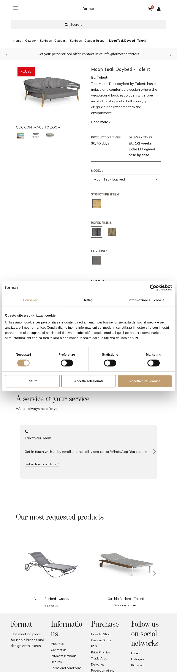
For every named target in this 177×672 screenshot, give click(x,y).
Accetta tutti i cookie (144, 381)
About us (57, 644)
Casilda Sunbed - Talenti (126, 599)
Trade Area (99, 658)
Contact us (58, 650)
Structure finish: (105, 194)
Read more (99, 122)
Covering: (99, 251)
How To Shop (101, 634)
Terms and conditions (66, 668)
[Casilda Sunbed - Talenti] (126, 565)
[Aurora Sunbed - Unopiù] (51, 565)
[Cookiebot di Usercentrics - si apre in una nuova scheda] (153, 287)
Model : (97, 171)
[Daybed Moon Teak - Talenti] (20, 135)
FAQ (94, 646)
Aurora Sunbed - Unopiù (51, 599)
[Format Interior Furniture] (88, 8)
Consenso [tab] (30, 300)
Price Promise (100, 652)
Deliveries (97, 664)
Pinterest (137, 665)
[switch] (67, 363)
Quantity (98, 281)
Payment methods (63, 656)
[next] (154, 573)
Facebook (138, 653)
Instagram (138, 659)
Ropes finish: (101, 223)
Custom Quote (101, 640)
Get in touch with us (40, 464)
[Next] (154, 451)
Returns (56, 662)
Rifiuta (32, 381)
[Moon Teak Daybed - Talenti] (51, 92)
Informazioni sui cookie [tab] (146, 300)
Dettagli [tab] (89, 300)
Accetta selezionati (88, 381)
